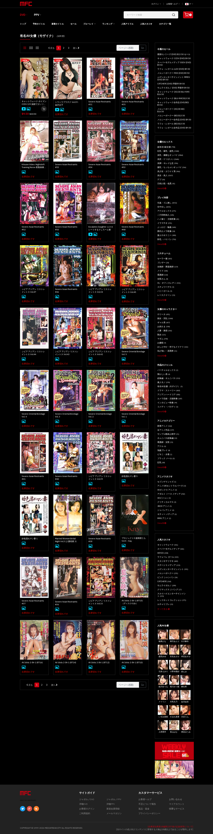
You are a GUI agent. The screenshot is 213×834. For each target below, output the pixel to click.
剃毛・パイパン (166, 239)
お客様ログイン (86, 808)
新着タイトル (58, 24)
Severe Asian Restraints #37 (33, 602)
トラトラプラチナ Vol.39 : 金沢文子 (67, 103)
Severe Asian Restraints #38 (99, 540)
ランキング (107, 24)
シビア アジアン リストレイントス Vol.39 (100, 477)
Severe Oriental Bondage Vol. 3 (66, 415)
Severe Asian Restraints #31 (99, 103)
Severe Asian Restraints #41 (33, 477)
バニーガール (164, 291)
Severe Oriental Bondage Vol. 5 (133, 353)
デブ (161, 179)
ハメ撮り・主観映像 (168, 219)
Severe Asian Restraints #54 (99, 166)
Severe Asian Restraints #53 (133, 166)
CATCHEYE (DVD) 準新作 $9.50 (171, 83)
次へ (75, 48)
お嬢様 (161, 342)
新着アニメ (164, 426)
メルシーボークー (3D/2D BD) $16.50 (170, 110)
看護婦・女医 (165, 442)
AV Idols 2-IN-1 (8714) (65, 662)
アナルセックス (166, 211)
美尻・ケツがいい (168, 159)
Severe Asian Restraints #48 (133, 228)
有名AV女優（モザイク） (170, 386)
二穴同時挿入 (165, 215)
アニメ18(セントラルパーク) (171, 485)
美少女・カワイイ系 (168, 171)
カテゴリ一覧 (165, 24)
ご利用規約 (84, 813)
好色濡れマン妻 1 (30, 538)
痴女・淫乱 (165, 318)
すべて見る (162, 609)
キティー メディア (167, 514)
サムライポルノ (166, 585)
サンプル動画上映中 (168, 434)
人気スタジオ (146, 24)
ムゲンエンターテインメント (172, 569)
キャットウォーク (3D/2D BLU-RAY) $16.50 (173, 93)
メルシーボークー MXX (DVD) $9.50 (173, 73)
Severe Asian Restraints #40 (66, 477)
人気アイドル (127, 24)
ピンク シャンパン (167, 577)
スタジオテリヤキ (167, 561)
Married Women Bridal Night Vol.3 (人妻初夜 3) (66, 540)
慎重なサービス (176, 808)
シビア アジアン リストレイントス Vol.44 (33, 353)
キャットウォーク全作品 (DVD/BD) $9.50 (173, 103)
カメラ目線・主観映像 (169, 398)
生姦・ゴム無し (167, 202)
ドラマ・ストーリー (168, 390)
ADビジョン (164, 498)
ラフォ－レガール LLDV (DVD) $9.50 (173, 69)
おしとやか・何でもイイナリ (172, 347)
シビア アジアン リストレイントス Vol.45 (133, 290)
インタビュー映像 (167, 402)
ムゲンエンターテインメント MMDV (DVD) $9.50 (173, 78)
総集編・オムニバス (168, 378)
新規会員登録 (113, 808)
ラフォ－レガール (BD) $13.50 (171, 123)
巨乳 (161, 462)
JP (190, 4)
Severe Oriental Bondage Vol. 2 (100, 415)
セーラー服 (164, 258)
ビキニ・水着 (164, 454)
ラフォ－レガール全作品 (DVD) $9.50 (174, 127)
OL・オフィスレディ (169, 283)
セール (73, 24)
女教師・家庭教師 (167, 266)
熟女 (161, 334)
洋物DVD (83, 804)
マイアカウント (176, 804)
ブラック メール (166, 458)
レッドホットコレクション (171, 600)
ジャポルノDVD (86, 799)
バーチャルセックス (167, 370)
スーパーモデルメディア (170, 549)
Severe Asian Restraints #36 (66, 603)
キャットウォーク (167, 544)
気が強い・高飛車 (167, 351)
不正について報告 (147, 804)
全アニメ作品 (165, 430)
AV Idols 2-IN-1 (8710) (132, 662)
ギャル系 (163, 322)
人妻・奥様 (164, 330)
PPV (36, 15)
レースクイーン (166, 295)
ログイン (155, 4)
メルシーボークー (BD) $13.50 (171, 115)
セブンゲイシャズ (166, 481)
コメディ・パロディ (167, 406)
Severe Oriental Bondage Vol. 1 (133, 415)
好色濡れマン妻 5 (130, 476)
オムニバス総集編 (167, 438)
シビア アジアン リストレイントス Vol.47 (33, 290)
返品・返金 (143, 808)
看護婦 (162, 274)
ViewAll (161, 188)
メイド (162, 270)
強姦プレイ (163, 450)
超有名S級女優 (166, 147)
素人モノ (163, 382)
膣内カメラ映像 (166, 231)
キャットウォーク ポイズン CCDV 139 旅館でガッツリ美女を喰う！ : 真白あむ (34, 103)
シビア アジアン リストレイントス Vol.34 (100, 290)
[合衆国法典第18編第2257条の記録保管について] (170, 826)
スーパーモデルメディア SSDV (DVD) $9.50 (174, 63)
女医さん (162, 279)
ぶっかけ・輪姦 (166, 227)
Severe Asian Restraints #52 (33, 228)
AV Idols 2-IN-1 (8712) (98, 662)
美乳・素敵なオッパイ (170, 155)
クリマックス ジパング (169, 589)
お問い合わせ (175, 799)
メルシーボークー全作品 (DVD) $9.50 (174, 119)
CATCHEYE (164, 581)
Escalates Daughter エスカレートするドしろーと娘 (100, 228)
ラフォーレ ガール (168, 557)
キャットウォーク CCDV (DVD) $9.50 (174, 58)
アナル (161, 446)
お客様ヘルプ (172, 4)
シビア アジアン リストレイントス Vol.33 (100, 602)
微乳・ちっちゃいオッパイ (171, 167)
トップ (23, 24)
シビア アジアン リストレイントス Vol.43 (66, 353)
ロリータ (163, 314)
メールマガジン (114, 813)
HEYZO (162, 553)
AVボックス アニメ (167, 489)
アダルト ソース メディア (171, 494)
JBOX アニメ (164, 506)
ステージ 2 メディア (168, 565)
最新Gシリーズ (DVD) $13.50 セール (173, 54)
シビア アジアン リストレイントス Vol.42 (100, 353)
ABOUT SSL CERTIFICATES (28, 800)
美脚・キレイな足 (167, 163)
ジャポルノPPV (113, 799)
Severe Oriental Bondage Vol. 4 (33, 415)
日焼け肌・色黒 (166, 183)
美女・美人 (165, 175)
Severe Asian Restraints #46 (66, 290)
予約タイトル (39, 24)
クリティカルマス (166, 502)
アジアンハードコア (168, 394)
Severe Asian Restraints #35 (133, 103)
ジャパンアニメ (165, 510)
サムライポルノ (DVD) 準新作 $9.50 (173, 87)
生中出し (164, 206)
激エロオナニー (166, 235)
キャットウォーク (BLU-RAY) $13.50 (173, 98)
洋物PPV (110, 804)
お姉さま (163, 326)
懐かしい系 (163, 374)
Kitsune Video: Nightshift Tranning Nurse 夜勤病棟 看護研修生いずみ (34, 166)
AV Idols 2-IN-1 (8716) (32, 662)
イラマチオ (164, 223)
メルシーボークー (167, 573)
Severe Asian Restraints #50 (66, 228)
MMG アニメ (164, 518)
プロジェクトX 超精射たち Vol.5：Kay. (134, 539)
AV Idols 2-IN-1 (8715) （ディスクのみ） (132, 602)
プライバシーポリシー (149, 813)
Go (142, 47)
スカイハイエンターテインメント (171, 594)
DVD (22, 15)
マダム (162, 338)
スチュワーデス (165, 287)
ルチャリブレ (165, 604)
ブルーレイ (88, 24)
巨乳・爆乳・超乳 (168, 151)
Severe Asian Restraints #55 (66, 166)
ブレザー (163, 262)
